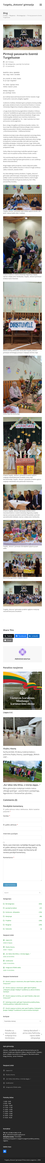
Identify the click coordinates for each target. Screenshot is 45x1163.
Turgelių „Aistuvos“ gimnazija (18, 4)
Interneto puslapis (10, 834)
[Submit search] (39, 893)
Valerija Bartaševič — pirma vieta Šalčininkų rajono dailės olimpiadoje (30, 1034)
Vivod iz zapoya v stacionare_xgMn (16, 988)
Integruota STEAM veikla (13, 967)
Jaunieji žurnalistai (22, 64)
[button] (41, 5)
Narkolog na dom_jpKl (12, 1002)
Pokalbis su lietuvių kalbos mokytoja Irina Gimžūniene (9, 1034)
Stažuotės (9, 929)
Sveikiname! (9, 961)
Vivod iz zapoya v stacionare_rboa (16, 981)
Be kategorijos (10, 64)
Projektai (8, 920)
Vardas (6, 816)
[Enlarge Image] (22, 37)
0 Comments (10, 66)
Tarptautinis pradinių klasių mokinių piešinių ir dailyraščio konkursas (21, 1003)
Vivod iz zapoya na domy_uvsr (15, 996)
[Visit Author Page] (22, 652)
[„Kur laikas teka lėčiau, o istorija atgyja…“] (22, 771)
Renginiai (8, 925)
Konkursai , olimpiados (13, 912)
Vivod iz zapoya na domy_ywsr (15, 1008)
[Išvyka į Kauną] (22, 731)
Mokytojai (9, 916)
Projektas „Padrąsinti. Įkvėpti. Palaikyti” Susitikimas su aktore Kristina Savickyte (21, 990)
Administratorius (22, 659)
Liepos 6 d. (8, 712)
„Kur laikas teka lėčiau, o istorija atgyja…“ (21, 785)
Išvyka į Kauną (9, 748)
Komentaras (8, 857)
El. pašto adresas (10, 825)
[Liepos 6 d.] (22, 690)
